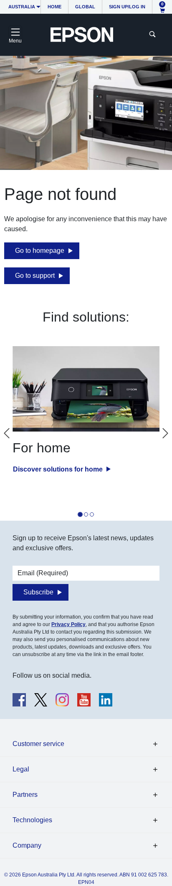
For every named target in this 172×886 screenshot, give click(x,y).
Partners (25, 794)
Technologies (32, 820)
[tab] (80, 514)
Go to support (35, 275)
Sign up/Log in (127, 6)
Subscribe (38, 592)
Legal (21, 769)
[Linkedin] (105, 699)
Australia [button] (21, 6)
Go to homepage (39, 250)
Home (54, 6)
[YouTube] (84, 699)
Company (27, 845)
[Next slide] (165, 433)
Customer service (38, 743)
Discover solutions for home (58, 469)
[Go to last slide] (6, 433)
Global (85, 6)
